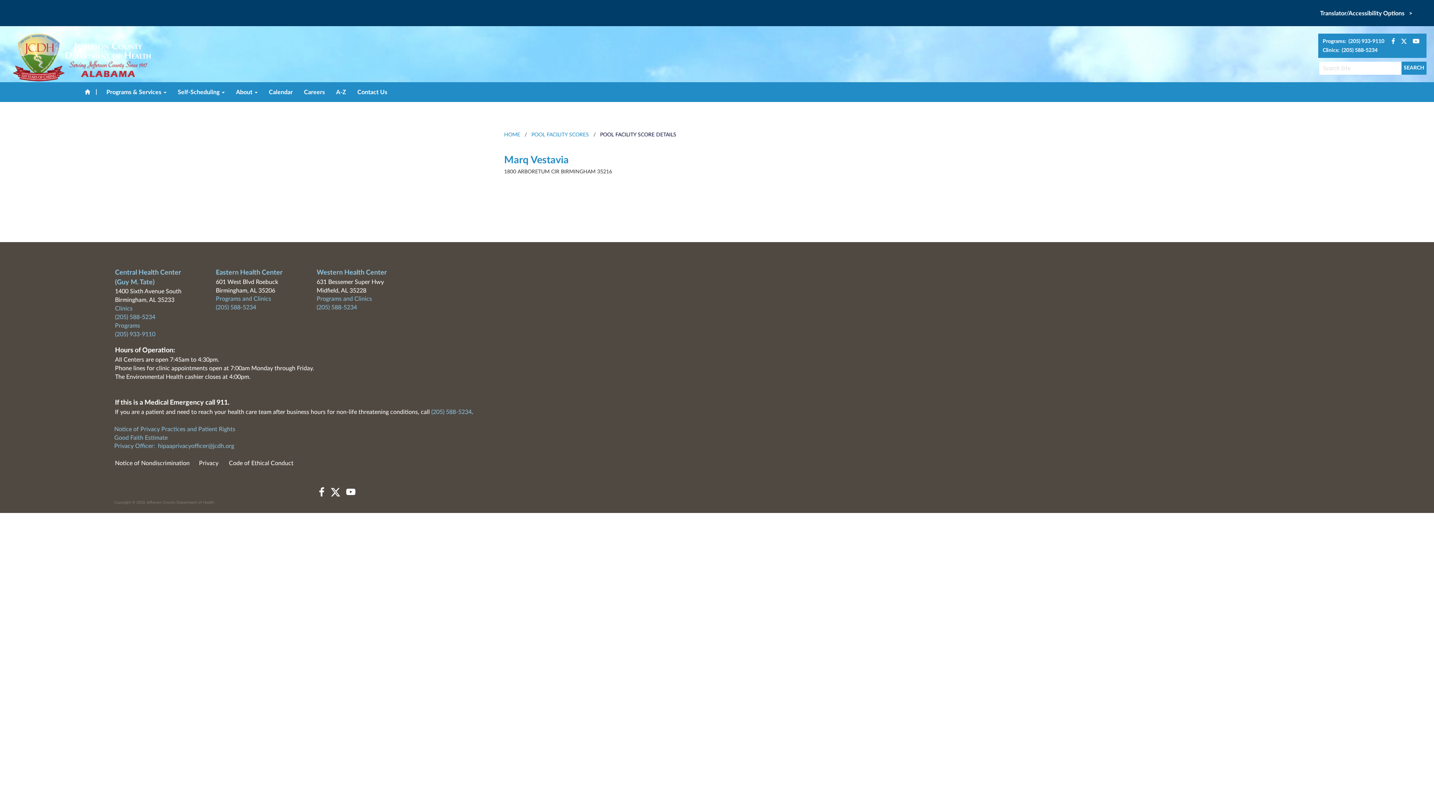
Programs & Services (134, 92)
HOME (512, 134)
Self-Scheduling (199, 92)
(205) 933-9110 (135, 334)
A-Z (341, 92)
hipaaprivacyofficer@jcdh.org (196, 446)
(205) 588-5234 (135, 317)
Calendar (281, 92)
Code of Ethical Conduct (261, 463)
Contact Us (372, 92)
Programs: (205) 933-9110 (1353, 41)
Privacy (208, 463)
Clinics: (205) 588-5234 (1350, 50)
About (245, 92)
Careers (314, 92)
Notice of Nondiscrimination (152, 463)
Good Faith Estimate (141, 438)
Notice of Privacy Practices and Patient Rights (174, 429)
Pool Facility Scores (560, 134)
